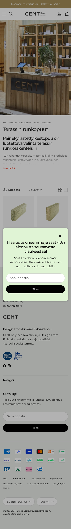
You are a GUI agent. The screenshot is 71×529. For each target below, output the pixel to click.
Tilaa (36, 289)
